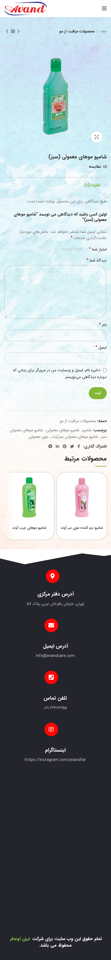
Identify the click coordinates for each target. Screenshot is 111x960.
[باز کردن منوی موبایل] (104, 8)
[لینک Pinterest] (64, 446)
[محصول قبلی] (18, 31)
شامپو (87, 430)
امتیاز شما (98, 249)
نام (103, 325)
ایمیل (101, 347)
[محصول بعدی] (7, 31)
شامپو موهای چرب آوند (29, 528)
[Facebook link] (79, 446)
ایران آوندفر (20, 938)
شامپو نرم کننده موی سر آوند (82, 528)
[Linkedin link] (57, 446)
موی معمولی (38, 437)
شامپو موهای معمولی (62, 430)
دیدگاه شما (97, 260)
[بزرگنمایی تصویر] (96, 137)
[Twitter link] (72, 446)
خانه (103, 31)
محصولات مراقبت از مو (77, 31)
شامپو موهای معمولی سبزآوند (75, 437)
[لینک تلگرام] (50, 446)
